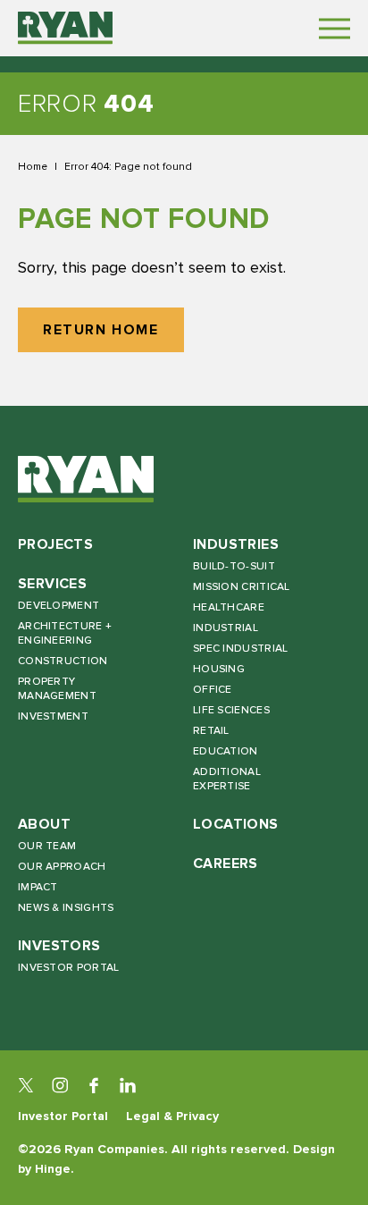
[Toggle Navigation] (334, 28)
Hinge (53, 1168)
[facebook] (94, 1085)
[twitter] (26, 1085)
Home (32, 166)
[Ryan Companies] (65, 28)
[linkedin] (128, 1085)
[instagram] (60, 1085)
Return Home (101, 330)
